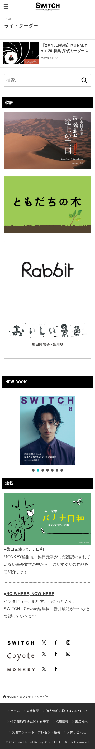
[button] (33, 470)
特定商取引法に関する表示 (29, 721)
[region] (47, 434)
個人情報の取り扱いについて (67, 710)
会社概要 (32, 710)
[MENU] (6, 6)
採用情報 (62, 721)
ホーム (15, 710)
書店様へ (81, 721)
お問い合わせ (76, 732)
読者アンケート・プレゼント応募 (36, 732)
